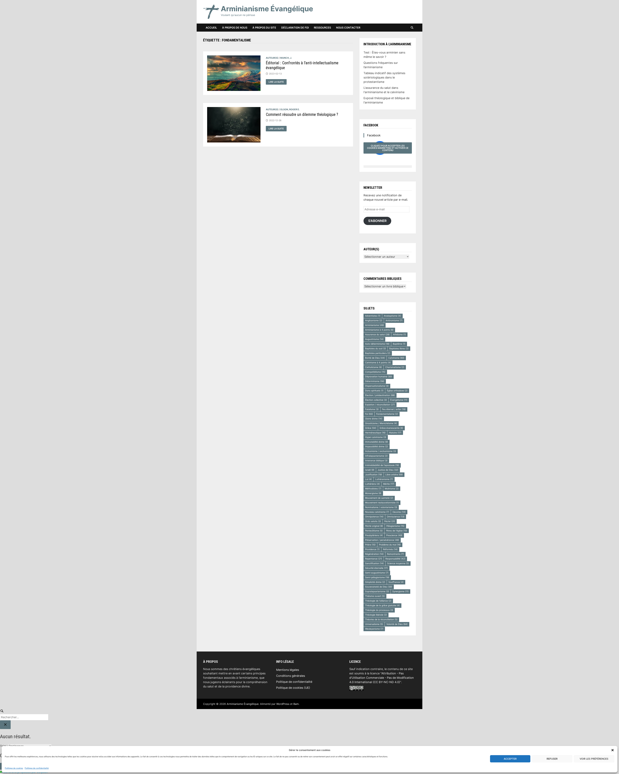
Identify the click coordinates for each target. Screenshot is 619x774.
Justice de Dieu (388, 470)
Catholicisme (373, 367)
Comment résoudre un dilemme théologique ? (302, 114)
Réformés (390, 549)
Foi (369, 414)
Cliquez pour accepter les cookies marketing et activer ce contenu (387, 148)
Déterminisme (374, 381)
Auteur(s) (272, 57)
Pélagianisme (395, 526)
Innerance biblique (376, 460)
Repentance (373, 558)
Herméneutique (375, 432)
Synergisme (400, 591)
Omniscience (395, 516)
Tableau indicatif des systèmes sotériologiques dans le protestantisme (384, 77)
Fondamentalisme (387, 414)
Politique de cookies (14, 768)
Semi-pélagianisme (377, 577)
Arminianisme (374, 325)
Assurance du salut (377, 334)
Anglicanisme (373, 320)
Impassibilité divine (376, 446)
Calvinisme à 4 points (378, 362)
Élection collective (376, 400)
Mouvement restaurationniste (382, 502)
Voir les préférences (594, 758)
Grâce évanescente (391, 428)
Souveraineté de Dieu (378, 586)
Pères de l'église (396, 530)
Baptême (399, 344)
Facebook (371, 125)
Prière (370, 544)
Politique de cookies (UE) (293, 687)
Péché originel (374, 526)
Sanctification (374, 563)
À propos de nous (234, 27)
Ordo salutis (373, 521)
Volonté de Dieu (397, 624)
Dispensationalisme (377, 386)
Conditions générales (290, 675)
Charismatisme (394, 367)
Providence (372, 549)
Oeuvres (399, 512)
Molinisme (392, 488)
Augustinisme (374, 339)
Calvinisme (396, 358)
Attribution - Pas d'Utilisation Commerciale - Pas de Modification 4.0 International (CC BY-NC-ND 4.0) (381, 678)
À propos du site (264, 27)
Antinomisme (394, 320)
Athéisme (399, 334)
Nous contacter (348, 27)
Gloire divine (373, 418)
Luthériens (372, 484)
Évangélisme (398, 400)
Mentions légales (287, 669)
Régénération (374, 554)
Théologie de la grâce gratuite (382, 605)
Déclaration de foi (295, 27)
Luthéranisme (384, 479)
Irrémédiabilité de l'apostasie (382, 465)
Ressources (322, 27)
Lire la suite (277, 82)
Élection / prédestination (380, 395)
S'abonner (377, 221)
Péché (389, 521)
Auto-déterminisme (377, 344)
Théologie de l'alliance (378, 600)
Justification (373, 474)
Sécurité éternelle (376, 568)
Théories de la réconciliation (381, 619)
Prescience (394, 535)
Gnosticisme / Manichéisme (381, 423)
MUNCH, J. (286, 57)
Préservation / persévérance (382, 540)
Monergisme (373, 493)
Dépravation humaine (378, 376)
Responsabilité (395, 558)
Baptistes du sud (375, 348)
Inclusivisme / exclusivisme (380, 451)
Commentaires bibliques (383, 279)
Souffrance (396, 582)
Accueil (211, 27)
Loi (368, 479)
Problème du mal (390, 544)
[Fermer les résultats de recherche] (5, 724)
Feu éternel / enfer (394, 409)
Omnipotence (374, 516)
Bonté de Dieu (375, 358)
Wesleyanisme (374, 628)
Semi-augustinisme (376, 572)
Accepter (510, 758)
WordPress (282, 703)
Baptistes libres (399, 348)
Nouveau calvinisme (377, 512)
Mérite (388, 484)
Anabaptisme (392, 315)
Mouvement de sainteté (379, 498)
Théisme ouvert (375, 596)
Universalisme (374, 624)
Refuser (552, 758)
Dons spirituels (374, 390)
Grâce (370, 428)
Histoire (395, 432)
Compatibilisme (375, 372)
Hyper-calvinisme (375, 437)
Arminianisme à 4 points (379, 329)
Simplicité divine (375, 582)
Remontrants (395, 554)
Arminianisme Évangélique (267, 8)
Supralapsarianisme (377, 591)
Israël (369, 470)
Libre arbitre (394, 474)
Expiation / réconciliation (380, 404)
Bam (296, 703)
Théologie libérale (376, 614)
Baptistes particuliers (377, 353)
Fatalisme (372, 409)
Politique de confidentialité (37, 768)
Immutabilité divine (376, 442)
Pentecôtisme (374, 530)
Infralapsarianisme (376, 456)
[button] (612, 750)
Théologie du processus (379, 610)
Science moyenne (398, 563)
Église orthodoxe (397, 390)
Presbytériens (374, 535)
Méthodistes (373, 488)
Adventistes (372, 315)
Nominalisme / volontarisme (381, 507)
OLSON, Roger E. (290, 109)
